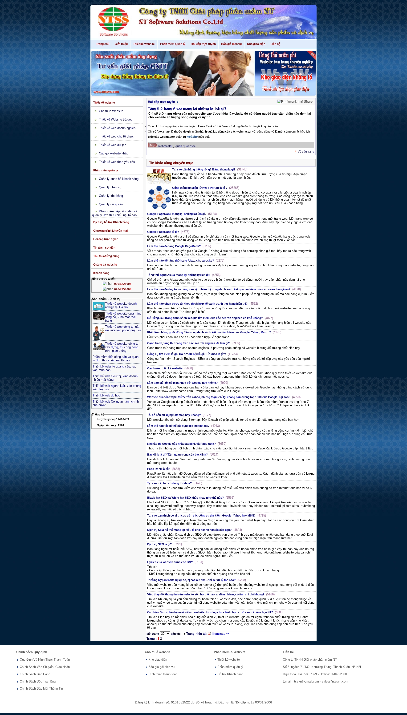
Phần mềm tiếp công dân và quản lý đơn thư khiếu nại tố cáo (114, 213)
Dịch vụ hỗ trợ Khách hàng (111, 222)
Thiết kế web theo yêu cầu (117, 162)
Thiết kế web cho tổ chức (116, 136)
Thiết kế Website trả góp (115, 119)
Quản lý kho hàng (111, 196)
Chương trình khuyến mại (110, 230)
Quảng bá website (105, 264)
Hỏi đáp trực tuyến (203, 44)
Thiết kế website (144, 44)
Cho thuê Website (111, 111)
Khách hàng (101, 273)
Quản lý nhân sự (110, 187)
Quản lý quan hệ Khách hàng (118, 179)
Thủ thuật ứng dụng (106, 256)
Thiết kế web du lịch (112, 145)
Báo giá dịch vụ (231, 44)
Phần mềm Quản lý (173, 44)
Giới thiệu (121, 44)
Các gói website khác (113, 153)
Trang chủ (103, 44)
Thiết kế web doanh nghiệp (117, 128)
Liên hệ (275, 44)
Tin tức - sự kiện (104, 247)
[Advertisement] (117, 504)
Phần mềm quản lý (105, 170)
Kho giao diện (256, 44)
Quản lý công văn (111, 204)
